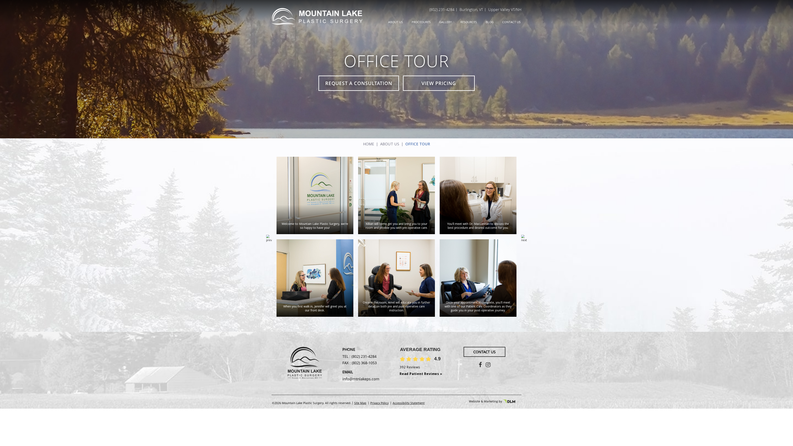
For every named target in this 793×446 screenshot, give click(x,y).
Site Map (360, 403)
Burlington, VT (471, 9)
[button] (524, 239)
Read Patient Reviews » (421, 373)
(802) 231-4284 (441, 9)
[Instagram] (488, 364)
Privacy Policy (379, 403)
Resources (468, 22)
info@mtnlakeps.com (360, 378)
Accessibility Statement (409, 403)
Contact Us (511, 22)
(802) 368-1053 (364, 362)
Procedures (421, 22)
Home (368, 143)
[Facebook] (480, 364)
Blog (490, 22)
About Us (395, 22)
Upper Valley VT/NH (504, 9)
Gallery (445, 22)
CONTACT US (484, 351)
